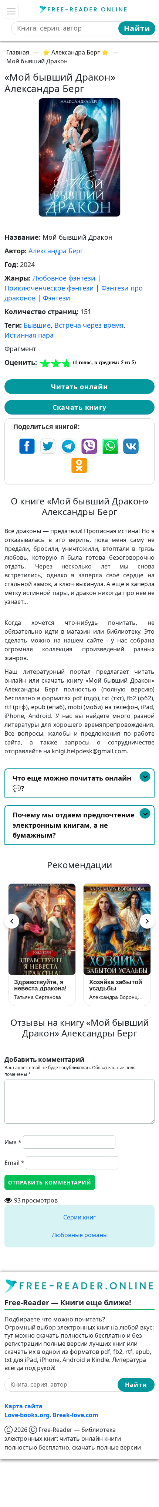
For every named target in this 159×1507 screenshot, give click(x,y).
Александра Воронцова (117, 997)
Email (14, 1163)
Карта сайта (23, 1406)
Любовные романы (80, 1235)
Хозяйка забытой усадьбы (115, 985)
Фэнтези (56, 297)
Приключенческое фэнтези (49, 288)
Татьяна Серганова (37, 997)
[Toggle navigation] (11, 11)
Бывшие (37, 325)
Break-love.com (75, 1415)
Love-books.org (27, 1415)
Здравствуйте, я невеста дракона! (40, 985)
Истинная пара (29, 335)
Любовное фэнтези (64, 278)
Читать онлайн (79, 386)
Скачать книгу (79, 407)
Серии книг (79, 1217)
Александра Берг (55, 250)
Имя (12, 1142)
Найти (137, 28)
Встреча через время (89, 325)
